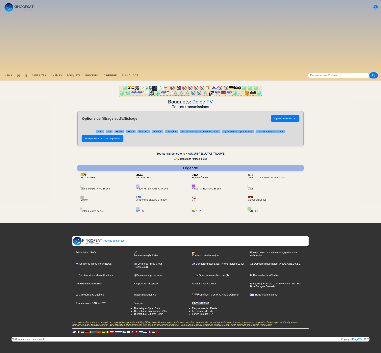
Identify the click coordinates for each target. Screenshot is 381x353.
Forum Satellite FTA (202, 314)
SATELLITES (39, 75)
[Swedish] (91, 332)
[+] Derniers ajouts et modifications (200, 131)
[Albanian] (157, 332)
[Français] (78, 332)
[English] (74, 332)
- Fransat (269, 286)
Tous (100, 131)
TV (109, 131)
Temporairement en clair (270, 131)
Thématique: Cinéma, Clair (148, 314)
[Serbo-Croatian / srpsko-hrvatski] (145, 332)
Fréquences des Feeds (204, 308)
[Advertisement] (190, 42)
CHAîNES (56, 75)
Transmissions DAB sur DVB (91, 303)
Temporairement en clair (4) (213, 275)
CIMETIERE (110, 75)
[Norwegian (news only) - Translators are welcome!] (95, 332)
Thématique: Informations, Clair (150, 311)
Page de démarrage (113, 240)
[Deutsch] (87, 332)
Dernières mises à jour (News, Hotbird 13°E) (219, 263)
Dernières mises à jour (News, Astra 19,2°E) (277, 263)
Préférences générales (146, 255)
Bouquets (255, 283)
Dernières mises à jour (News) (95, 263)
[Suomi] (128, 332)
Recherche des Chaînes (266, 275)
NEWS (8, 75)
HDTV (119, 131)
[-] (26, 75)
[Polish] (112, 332)
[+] (18, 75)
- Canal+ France (281, 283)
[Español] (103, 332)
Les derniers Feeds (202, 311)
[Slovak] (120, 332)
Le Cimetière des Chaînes (90, 294)
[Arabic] (132, 332)
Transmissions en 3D (266, 294)
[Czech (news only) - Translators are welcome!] (116, 332)
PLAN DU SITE (130, 75)
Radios (157, 131)
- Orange (259, 286)
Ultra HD (143, 131)
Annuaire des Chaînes (204, 283)
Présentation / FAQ (86, 252)
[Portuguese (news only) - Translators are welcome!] (99, 332)
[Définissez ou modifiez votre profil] (375, 7)
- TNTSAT (295, 283)
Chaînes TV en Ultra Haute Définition (219, 294)
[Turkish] (137, 332)
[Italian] (107, 332)
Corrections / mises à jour (192, 159)
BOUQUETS (73, 75)
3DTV (131, 131)
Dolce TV (202, 102)
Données (171, 131)
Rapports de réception (146, 283)
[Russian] (141, 332)
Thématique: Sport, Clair (147, 308)
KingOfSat (357, 339)
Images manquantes (145, 294)
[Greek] (124, 332)
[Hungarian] (153, 332)
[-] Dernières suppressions (238, 131)
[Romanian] (149, 332)
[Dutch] (82, 332)
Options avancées (285, 118)
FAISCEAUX (92, 75)
